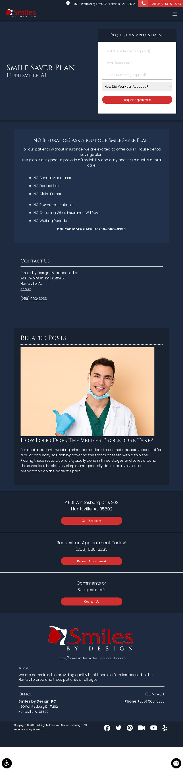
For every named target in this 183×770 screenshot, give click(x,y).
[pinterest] (130, 728)
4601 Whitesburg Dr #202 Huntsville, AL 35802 (103, 4)
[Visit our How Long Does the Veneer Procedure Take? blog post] (87, 435)
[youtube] (154, 728)
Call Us (166, 4)
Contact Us (91, 601)
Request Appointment (91, 561)
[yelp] (164, 728)
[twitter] (118, 728)
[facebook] (107, 728)
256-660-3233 (112, 229)
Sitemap (38, 729)
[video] (141, 728)
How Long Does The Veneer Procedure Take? (87, 440)
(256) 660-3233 (34, 298)
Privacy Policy (22, 729)
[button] (176, 14)
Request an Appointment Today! (91, 546)
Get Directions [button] (92, 520)
